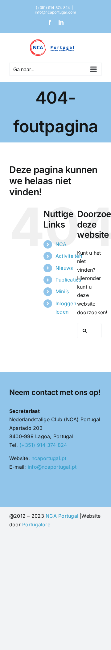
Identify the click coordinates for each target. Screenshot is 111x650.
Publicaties (68, 280)
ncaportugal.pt (48, 458)
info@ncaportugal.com (55, 12)
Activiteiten (69, 256)
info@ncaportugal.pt (52, 467)
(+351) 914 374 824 (43, 445)
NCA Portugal (62, 516)
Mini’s (62, 291)
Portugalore (36, 524)
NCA (61, 244)
